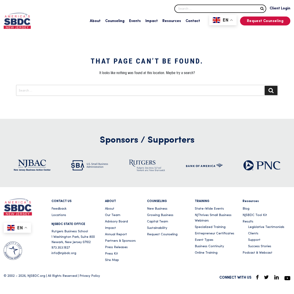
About (95, 21)
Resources (171, 21)
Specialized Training (210, 227)
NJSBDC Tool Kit (255, 215)
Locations (58, 215)
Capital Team (157, 221)
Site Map (112, 260)
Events (135, 21)
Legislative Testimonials (266, 227)
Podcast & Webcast (257, 253)
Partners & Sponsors (120, 241)
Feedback (59, 209)
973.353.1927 (60, 248)
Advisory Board (116, 221)
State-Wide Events (209, 209)
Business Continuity (209, 246)
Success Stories (259, 246)
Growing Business (160, 215)
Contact (193, 21)
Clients (253, 233)
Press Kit (111, 253)
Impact (151, 21)
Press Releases (116, 247)
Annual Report (116, 234)
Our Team (112, 215)
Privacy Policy (89, 276)
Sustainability (157, 228)
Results (248, 221)
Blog (246, 209)
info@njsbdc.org (63, 253)
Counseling (114, 21)
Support (254, 240)
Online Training (206, 253)
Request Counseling (265, 21)
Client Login (280, 8)
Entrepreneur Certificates (214, 233)
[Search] (262, 8)
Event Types (204, 240)
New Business (157, 209)
